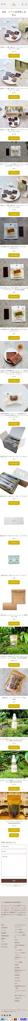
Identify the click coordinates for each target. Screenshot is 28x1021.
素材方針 (17, 942)
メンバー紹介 (18, 950)
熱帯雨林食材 (5, 936)
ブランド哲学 (18, 929)
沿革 (16, 940)
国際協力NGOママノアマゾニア (20, 971)
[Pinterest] (7, 1015)
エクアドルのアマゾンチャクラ (20, 926)
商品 (2, 925)
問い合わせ (4, 947)
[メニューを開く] (2, 4)
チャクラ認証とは (20, 932)
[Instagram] (2, 1015)
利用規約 (15, 885)
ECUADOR (4, 944)
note (16, 983)
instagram (18, 980)
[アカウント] (22, 4)
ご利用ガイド (18, 998)
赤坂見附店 (4, 927)
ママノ (3, 941)
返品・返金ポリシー (20, 995)
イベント (3, 930)
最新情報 (3, 933)
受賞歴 (16, 965)
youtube (17, 978)
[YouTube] (10, 1015)
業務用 (3, 938)
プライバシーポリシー (6, 885)
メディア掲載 (18, 962)
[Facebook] (4, 1015)
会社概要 (17, 967)
